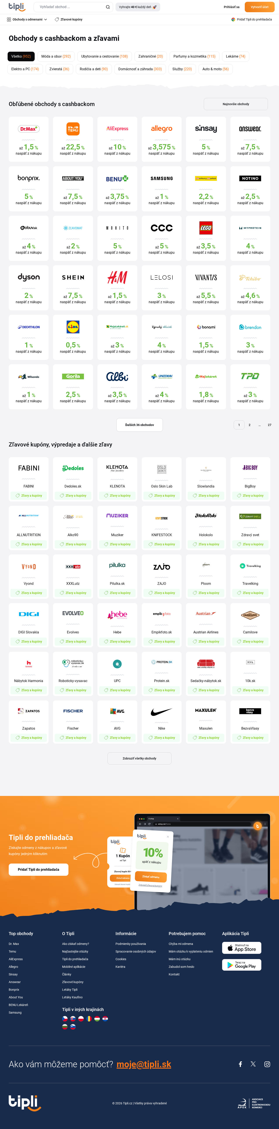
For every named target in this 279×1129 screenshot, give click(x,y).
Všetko (21, 56)
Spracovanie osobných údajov (136, 951)
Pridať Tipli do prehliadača (38, 869)
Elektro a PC (25, 69)
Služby (182, 69)
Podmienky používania (131, 944)
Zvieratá (59, 69)
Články (66, 974)
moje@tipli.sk (144, 1064)
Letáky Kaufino (72, 997)
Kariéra (120, 966)
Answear (15, 982)
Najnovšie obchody (236, 104)
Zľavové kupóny (72, 982)
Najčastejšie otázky (75, 951)
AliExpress (16, 959)
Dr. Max (14, 944)
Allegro (13, 966)
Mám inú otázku (180, 959)
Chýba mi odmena (181, 944)
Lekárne (235, 56)
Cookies (121, 959)
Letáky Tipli (69, 989)
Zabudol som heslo (181, 966)
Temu (12, 951)
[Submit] (107, 7)
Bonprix (14, 989)
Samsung (15, 1012)
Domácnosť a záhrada (140, 69)
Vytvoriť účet (260, 7)
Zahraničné (150, 56)
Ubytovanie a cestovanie (104, 56)
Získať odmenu (151, 877)
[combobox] (73, 7)
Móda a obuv (56, 56)
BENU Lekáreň (18, 1005)
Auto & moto (215, 69)
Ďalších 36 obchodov (139, 425)
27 (269, 425)
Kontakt (174, 974)
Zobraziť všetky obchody (139, 758)
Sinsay (13, 974)
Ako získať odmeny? (75, 944)
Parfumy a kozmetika (195, 56)
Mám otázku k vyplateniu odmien (191, 951)
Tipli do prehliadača (75, 959)
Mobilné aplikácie (73, 966)
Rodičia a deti (94, 69)
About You (16, 997)
